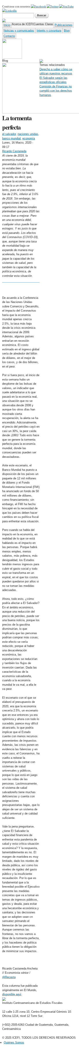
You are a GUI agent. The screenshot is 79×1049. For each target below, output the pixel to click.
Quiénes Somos (14, 1042)
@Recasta (9, 977)
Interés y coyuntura (49, 30)
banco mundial (11, 138)
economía (28, 138)
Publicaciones (63, 25)
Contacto (9, 36)
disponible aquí (11, 994)
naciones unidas (28, 134)
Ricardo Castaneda (14, 151)
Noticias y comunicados (19, 30)
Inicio (7, 25)
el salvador (9, 134)
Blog (67, 30)
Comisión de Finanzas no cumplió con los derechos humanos (56, 91)
